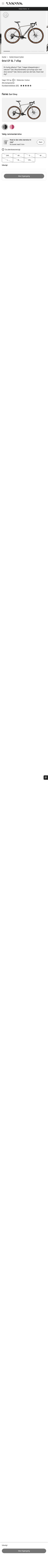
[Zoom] (5, 14)
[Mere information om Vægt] (13, 80)
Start (40, 142)
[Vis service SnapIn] (46, 777)
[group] (24, 32)
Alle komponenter (8, 83)
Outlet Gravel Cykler (16, 57)
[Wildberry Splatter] (12, 127)
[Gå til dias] (13, 51)
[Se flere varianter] (2, 51)
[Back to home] (14, 3)
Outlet (4, 57)
